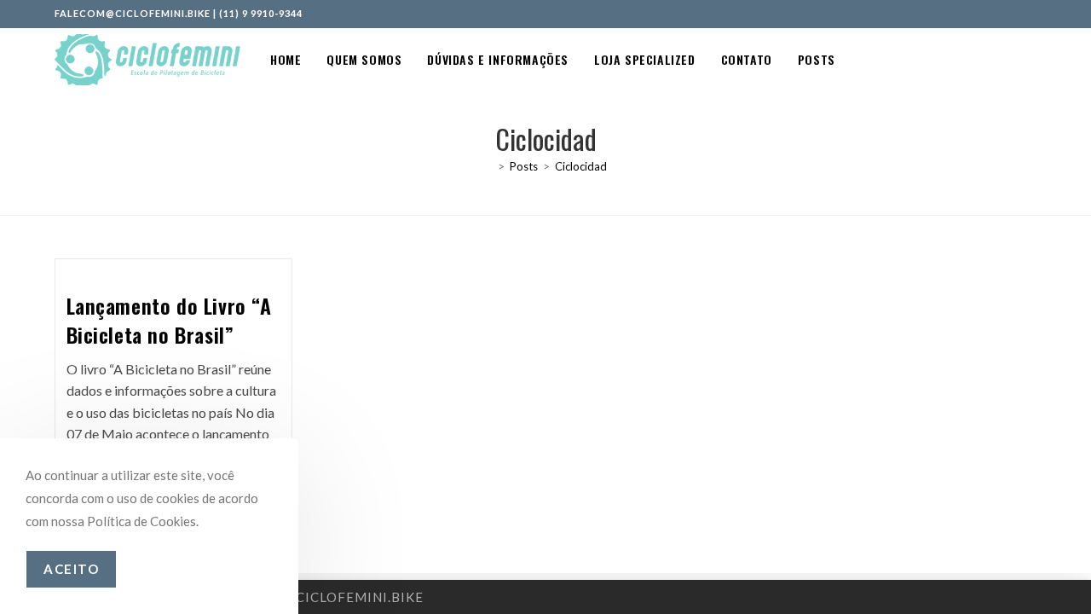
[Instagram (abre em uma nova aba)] (1013, 13)
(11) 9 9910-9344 (261, 13)
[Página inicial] (488, 166)
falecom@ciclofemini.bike (133, 13)
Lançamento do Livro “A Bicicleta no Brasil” (169, 320)
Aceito (71, 568)
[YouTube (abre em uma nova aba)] (1029, 13)
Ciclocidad (581, 166)
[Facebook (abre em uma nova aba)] (994, 13)
